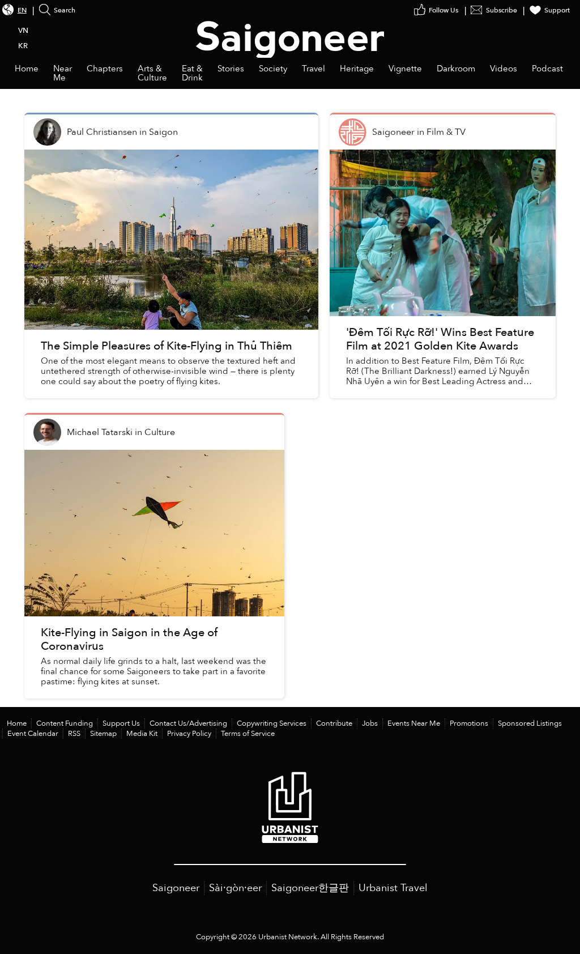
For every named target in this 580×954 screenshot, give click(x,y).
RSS (74, 734)
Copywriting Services (271, 723)
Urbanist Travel (393, 888)
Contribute (334, 723)
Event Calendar (32, 734)
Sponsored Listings (530, 723)
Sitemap (103, 734)
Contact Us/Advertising (188, 723)
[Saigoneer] (290, 29)
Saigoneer (175, 888)
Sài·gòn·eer (235, 888)
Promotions (469, 723)
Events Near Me (413, 723)
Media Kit (141, 734)
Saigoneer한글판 (310, 888)
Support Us (121, 723)
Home (17, 723)
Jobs (370, 723)
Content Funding (64, 723)
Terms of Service (248, 734)
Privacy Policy (189, 734)
